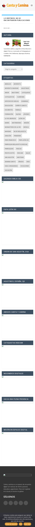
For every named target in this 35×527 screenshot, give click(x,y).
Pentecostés (9, 153)
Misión (26, 123)
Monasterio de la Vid (13, 127)
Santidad (20, 157)
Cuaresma (20, 97)
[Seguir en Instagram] (16, 503)
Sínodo (21, 162)
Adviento (17, 84)
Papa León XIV (24, 140)
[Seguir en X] (11, 503)
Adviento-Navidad (11, 88)
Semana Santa (10, 162)
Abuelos (8, 84)
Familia (18, 110)
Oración (8, 136)
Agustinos (25, 88)
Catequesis (26, 92)
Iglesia (18, 114)
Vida (28, 162)
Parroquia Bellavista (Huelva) (16, 144)
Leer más (27, 524)
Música (26, 127)
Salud (28, 153)
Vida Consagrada (11, 166)
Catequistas (9, 97)
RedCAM (20, 153)
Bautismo (15, 92)
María (7, 123)
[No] (32, 520)
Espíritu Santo (21, 105)
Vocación (8, 170)
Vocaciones (24, 166)
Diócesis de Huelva (12, 101)
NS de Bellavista (20, 131)
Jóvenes (26, 114)
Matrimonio (16, 123)
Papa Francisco (10, 140)
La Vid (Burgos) (10, 118)
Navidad (8, 131)
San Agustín (9, 157)
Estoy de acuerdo (11, 524)
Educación (9, 105)
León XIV (22, 118)
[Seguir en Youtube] (26, 503)
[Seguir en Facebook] (6, 503)
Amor (7, 92)
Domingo (24, 101)
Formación (9, 114)
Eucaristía (9, 110)
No (21, 524)
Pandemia (17, 136)
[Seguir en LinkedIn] (21, 503)
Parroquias (9, 149)
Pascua (18, 149)
